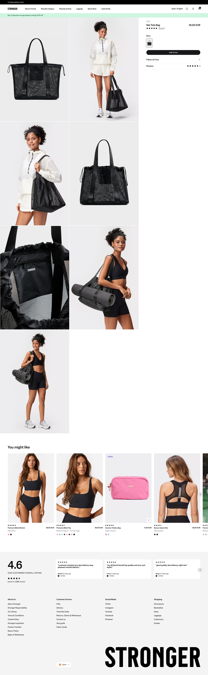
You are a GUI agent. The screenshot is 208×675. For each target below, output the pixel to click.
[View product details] (31, 529)
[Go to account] (193, 8)
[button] (173, 28)
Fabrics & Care (152, 59)
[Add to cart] (149, 520)
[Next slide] (200, 494)
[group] (31, 494)
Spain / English (177, 9)
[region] (104, 494)
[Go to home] (12, 9)
